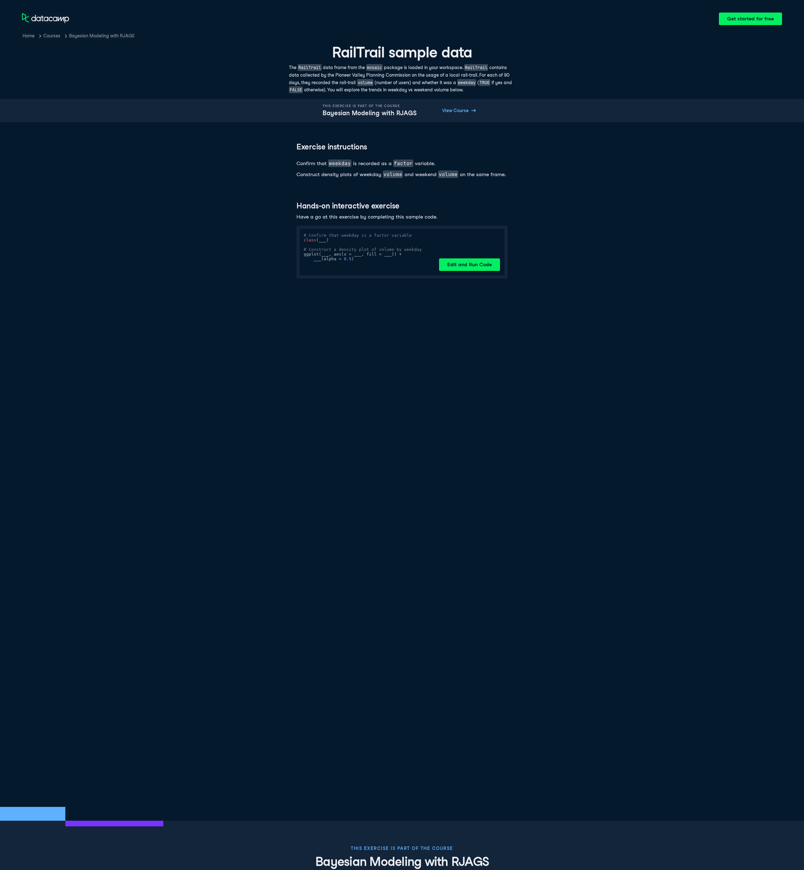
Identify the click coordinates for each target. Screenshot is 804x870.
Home (29, 35)
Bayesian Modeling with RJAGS (101, 35)
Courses (51, 35)
